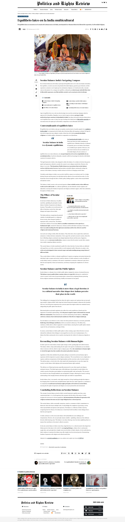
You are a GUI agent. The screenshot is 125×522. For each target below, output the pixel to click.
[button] (104, 29)
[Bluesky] (104, 2)
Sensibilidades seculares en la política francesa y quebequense (96, 489)
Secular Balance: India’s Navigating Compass (51, 101)
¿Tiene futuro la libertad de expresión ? (77, 214)
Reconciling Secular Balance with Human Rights (77, 104)
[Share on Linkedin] (100, 29)
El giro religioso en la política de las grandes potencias (82, 200)
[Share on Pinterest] (95, 29)
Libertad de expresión (54, 447)
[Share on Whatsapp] (97, 29)
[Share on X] (93, 29)
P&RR (24, 29)
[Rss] (106, 2)
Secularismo (63, 447)
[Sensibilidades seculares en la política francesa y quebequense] (96, 480)
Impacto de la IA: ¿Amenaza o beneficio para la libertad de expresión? (51, 489)
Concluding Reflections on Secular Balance (78, 107)
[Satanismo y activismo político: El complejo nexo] (74, 480)
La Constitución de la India (74, 139)
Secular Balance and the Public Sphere (77, 101)
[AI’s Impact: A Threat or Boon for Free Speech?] (51, 480)
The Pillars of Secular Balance (50, 107)
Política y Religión (23, 16)
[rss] (93, 514)
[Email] (102, 29)
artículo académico (52, 438)
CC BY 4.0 (80, 438)
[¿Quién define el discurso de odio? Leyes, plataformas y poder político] (28, 480)
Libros (88, 486)
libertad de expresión (83, 119)
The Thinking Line (22, 486)
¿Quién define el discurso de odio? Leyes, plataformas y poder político (27, 489)
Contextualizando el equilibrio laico (52, 105)
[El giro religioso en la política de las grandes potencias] (70, 200)
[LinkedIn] (102, 2)
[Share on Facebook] (91, 29)
